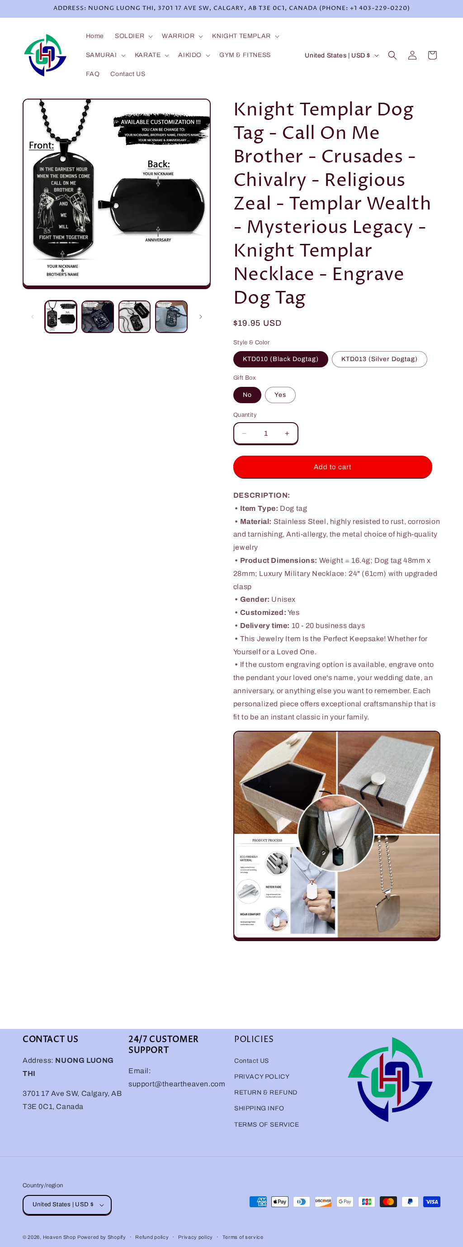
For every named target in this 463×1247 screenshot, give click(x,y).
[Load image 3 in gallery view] (134, 316)
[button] (132, 36)
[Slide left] (33, 317)
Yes (280, 394)
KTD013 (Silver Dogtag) (379, 359)
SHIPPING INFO (259, 1108)
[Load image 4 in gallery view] (171, 316)
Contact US (251, 1060)
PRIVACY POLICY (261, 1076)
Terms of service (243, 1237)
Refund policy (152, 1237)
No (247, 394)
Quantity (245, 415)
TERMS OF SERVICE (266, 1124)
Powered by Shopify (101, 1237)
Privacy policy (195, 1237)
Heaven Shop (59, 1237)
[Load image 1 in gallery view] (61, 316)
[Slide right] (201, 317)
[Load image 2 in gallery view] (97, 316)
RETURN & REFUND (266, 1092)
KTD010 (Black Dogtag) (281, 359)
